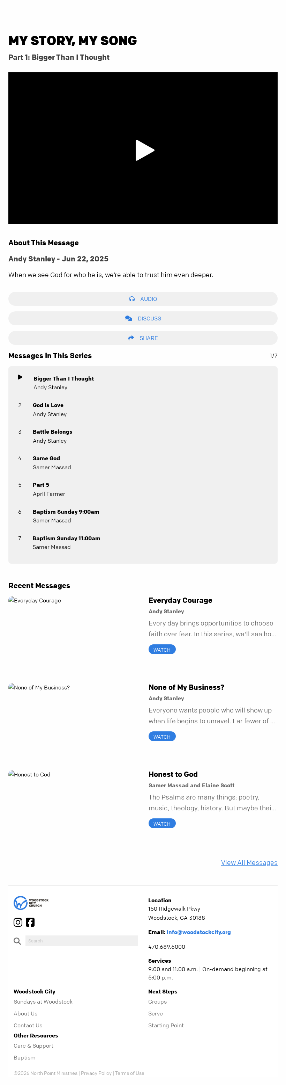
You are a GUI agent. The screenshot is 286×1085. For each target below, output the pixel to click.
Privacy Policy (96, 1073)
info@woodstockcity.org (199, 931)
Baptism (25, 1057)
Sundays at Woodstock (43, 1001)
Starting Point (166, 1025)
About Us (25, 1013)
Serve (155, 1013)
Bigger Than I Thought (63, 378)
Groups (157, 1001)
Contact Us (28, 1025)
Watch (162, 649)
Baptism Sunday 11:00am (66, 538)
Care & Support (33, 1045)
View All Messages (249, 863)
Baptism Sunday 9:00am (66, 511)
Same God (46, 458)
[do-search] (81, 940)
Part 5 (41, 484)
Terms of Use (129, 1073)
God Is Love (48, 405)
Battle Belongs (53, 431)
